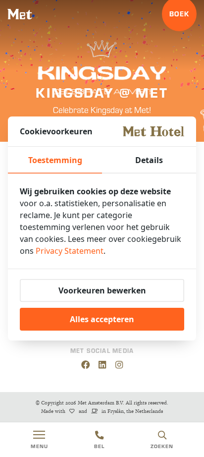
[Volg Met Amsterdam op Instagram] (119, 365)
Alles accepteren (102, 319)
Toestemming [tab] (55, 160)
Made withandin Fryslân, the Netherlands (101, 411)
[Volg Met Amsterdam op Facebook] (85, 365)
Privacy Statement (69, 250)
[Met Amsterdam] (19, 14)
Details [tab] (149, 160)
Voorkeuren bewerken (102, 290)
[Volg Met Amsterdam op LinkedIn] (102, 365)
